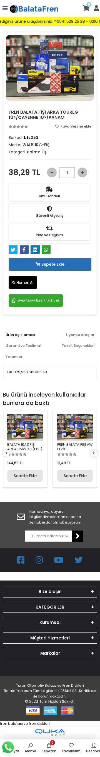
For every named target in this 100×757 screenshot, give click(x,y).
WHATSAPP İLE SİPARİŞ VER (38, 300)
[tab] (20, 334)
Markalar (50, 653)
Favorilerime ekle (75, 126)
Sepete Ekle (52, 264)
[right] (94, 453)
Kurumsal (50, 622)
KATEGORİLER (50, 607)
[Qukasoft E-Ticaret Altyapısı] (50, 732)
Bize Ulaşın (50, 591)
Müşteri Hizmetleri (50, 638)
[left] (6, 453)
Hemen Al (25, 282)
